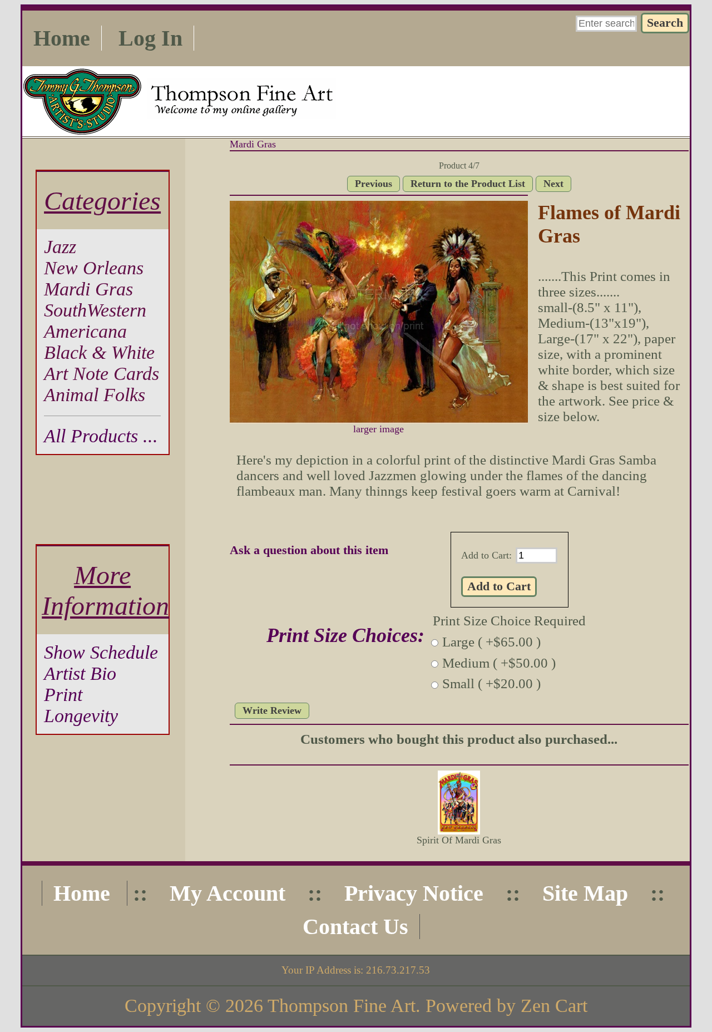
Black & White (99, 352)
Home (61, 38)
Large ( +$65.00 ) (491, 641)
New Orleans (94, 268)
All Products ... (101, 436)
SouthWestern (95, 310)
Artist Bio (80, 673)
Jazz (60, 246)
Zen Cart (554, 1005)
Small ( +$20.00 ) (491, 684)
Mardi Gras (253, 144)
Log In (150, 38)
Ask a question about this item (309, 550)
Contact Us (355, 926)
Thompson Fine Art (342, 1005)
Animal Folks (94, 394)
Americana (85, 331)
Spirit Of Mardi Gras (459, 840)
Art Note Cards (101, 373)
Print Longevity (81, 705)
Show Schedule (101, 652)
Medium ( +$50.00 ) (499, 662)
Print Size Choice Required (509, 620)
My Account (227, 893)
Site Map (585, 893)
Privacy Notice (413, 893)
